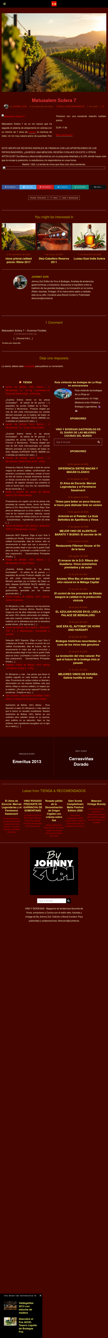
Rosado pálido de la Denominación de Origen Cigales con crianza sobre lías (54, 810)
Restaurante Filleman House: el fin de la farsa (78, 547)
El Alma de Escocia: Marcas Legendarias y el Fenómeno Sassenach (78, 486)
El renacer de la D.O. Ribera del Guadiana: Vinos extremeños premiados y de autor (78, 563)
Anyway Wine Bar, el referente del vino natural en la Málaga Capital (78, 580)
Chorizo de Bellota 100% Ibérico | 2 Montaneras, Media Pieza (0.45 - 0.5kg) (28, 459)
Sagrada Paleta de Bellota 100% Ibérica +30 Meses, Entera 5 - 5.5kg (28, 666)
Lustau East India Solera (89, 258)
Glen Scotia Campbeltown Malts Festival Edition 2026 (75, 805)
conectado (29, 366)
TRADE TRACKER (38, 198)
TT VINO (54, 198)
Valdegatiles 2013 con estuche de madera (26, 1307)
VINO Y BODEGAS (70, 198)
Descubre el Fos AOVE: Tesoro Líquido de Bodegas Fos (28, 1325)
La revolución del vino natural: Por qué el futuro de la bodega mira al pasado (78, 659)
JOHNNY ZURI (20, 106)
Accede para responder (11, 343)
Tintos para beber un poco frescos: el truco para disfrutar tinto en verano (78, 503)
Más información (64, 135)
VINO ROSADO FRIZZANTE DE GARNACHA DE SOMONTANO (32, 805)
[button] (98, 442)
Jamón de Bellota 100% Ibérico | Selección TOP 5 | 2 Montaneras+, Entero (28, 527)
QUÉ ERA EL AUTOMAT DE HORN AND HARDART (78, 628)
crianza (32, 132)
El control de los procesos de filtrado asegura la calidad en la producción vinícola (78, 596)
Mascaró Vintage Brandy (96, 802)
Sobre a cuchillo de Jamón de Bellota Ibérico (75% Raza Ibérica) (28, 493)
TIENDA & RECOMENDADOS (70, 106)
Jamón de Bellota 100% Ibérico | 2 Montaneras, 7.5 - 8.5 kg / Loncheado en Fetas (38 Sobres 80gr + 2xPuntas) (28, 390)
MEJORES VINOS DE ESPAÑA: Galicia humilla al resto (78, 675)
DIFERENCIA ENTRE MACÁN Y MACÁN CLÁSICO (78, 470)
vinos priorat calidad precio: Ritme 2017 (18, 260)
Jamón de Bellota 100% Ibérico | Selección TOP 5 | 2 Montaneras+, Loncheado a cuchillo (28, 631)
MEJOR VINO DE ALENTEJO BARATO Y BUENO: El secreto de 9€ (78, 532)
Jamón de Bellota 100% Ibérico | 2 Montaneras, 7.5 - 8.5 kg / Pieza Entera (28, 425)
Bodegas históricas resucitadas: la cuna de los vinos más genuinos (78, 642)
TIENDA (27, 382)
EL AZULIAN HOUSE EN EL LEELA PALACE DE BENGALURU (78, 613)
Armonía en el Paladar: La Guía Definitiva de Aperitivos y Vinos (78, 517)
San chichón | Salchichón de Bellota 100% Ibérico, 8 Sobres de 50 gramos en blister (28, 697)
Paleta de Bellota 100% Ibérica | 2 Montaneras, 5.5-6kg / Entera (28, 561)
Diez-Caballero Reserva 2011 (54, 260)
